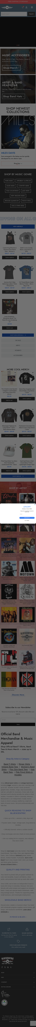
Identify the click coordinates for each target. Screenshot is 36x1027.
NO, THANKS (27, 520)
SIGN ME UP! (27, 517)
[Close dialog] (34, 504)
